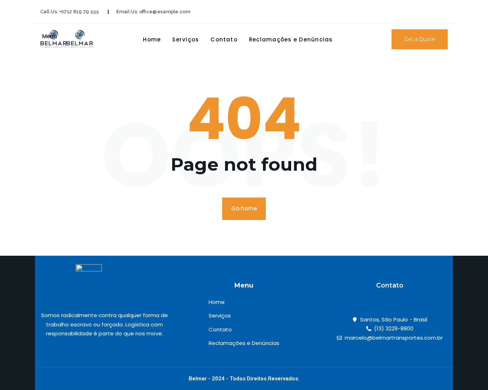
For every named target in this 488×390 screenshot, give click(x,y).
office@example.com (164, 11)
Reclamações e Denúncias (291, 39)
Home (152, 39)
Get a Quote (419, 39)
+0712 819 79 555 (79, 11)
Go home (244, 208)
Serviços (185, 39)
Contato (224, 39)
